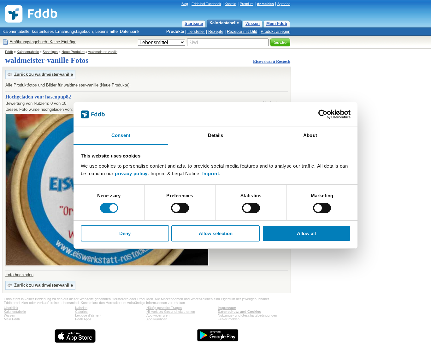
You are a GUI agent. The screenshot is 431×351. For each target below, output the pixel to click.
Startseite (194, 23)
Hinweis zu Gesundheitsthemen (170, 311)
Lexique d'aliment (88, 315)
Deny (125, 233)
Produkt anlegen (275, 31)
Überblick (11, 308)
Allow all (306, 233)
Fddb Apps (83, 319)
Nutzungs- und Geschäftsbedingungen (247, 315)
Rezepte (215, 31)
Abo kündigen (156, 319)
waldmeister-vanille (102, 52)
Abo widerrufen (157, 315)
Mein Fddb (276, 23)
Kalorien (81, 308)
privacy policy (131, 173)
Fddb (9, 52)
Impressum (227, 308)
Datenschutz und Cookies (239, 311)
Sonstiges (50, 52)
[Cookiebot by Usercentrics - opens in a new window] (323, 114)
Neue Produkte (73, 52)
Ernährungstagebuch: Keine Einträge (42, 41)
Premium (246, 4)
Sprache (283, 4)
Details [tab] (215, 135)
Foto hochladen (19, 274)
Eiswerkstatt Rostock (271, 61)
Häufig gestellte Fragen (164, 308)
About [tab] (310, 135)
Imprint (210, 173)
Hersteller (196, 31)
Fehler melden (228, 319)
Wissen (252, 23)
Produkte (175, 31)
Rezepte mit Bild (242, 31)
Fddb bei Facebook (206, 4)
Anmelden (265, 4)
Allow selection (216, 233)
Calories (81, 311)
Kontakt (230, 4)
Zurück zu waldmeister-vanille (43, 74)
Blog (184, 4)
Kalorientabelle (224, 23)
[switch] (180, 208)
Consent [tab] (120, 135)
